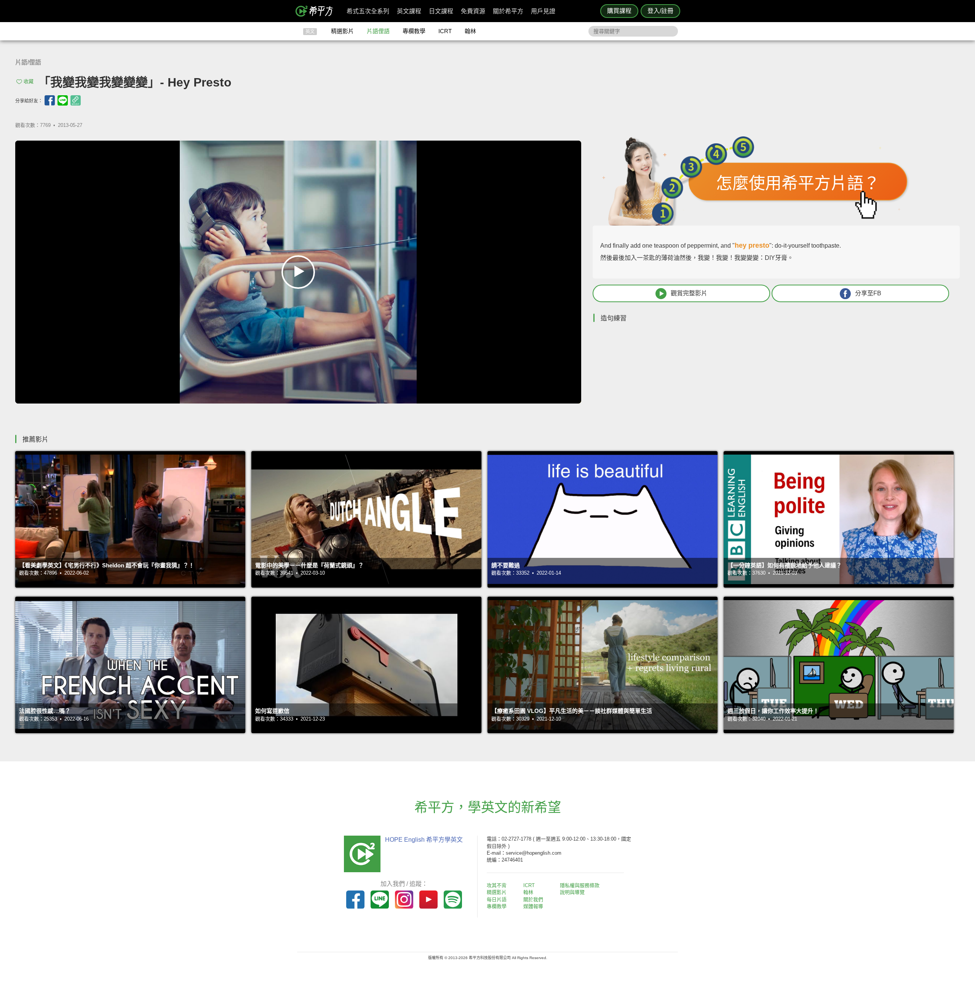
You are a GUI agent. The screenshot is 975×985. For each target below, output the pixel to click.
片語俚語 (378, 31)
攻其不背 (497, 885)
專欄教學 (414, 31)
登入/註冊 (660, 11)
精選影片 (342, 31)
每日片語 (497, 899)
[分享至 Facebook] (50, 100)
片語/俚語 (28, 62)
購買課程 (619, 11)
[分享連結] (75, 100)
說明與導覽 (572, 892)
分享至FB (868, 293)
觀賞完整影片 (689, 293)
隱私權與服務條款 (579, 885)
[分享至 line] (63, 100)
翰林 (470, 31)
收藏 (29, 81)
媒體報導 (533, 906)
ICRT (445, 31)
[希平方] (316, 11)
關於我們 (533, 899)
